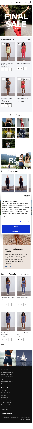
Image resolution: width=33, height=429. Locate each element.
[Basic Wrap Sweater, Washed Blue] (8, 321)
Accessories (4, 383)
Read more (8, 266)
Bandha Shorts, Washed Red (22, 99)
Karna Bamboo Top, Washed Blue (24, 333)
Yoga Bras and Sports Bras (7, 376)
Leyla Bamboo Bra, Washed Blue (8, 298)
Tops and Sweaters (6, 379)
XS (2, 339)
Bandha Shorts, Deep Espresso (6, 99)
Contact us (4, 390)
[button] (29, 2)
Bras (9, 122)
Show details (23, 222)
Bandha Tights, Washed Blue (22, 298)
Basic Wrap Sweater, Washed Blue (6, 333)
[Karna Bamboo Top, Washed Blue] (24, 321)
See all (29, 39)
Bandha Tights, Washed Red (23, 63)
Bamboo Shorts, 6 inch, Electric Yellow (7, 64)
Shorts (9, 133)
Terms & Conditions (6, 407)
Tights (22, 122)
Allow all (16, 226)
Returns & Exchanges (6, 399)
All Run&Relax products (7, 372)
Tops (23, 133)
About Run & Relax (5, 404)
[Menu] (3, 2)
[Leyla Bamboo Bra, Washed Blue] (8, 286)
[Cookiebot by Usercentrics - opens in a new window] (23, 196)
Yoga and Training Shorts (7, 381)
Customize (15, 231)
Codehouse (28, 419)
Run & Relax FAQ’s (5, 392)
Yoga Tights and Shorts (6, 374)
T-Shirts (9, 143)
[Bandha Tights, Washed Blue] (24, 286)
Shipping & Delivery (6, 402)
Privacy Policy (4, 409)
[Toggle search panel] (26, 2)
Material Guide (4, 397)
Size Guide (3, 395)
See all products (26, 274)
